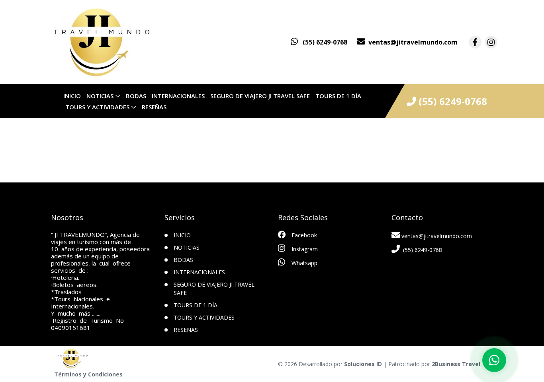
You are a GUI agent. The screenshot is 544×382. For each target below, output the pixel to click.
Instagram (304, 249)
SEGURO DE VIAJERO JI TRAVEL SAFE (260, 96)
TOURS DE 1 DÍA (338, 96)
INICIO (72, 96)
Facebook (303, 235)
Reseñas (154, 107)
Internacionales (178, 96)
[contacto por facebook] (475, 42)
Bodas (136, 96)
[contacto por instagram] (491, 42)
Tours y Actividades (97, 107)
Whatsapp (303, 263)
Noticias (99, 96)
